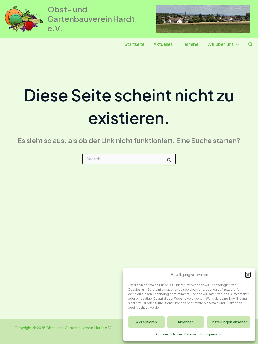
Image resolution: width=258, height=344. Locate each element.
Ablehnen (186, 322)
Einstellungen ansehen (228, 322)
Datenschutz (193, 334)
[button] (247, 274)
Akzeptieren (146, 322)
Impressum (214, 334)
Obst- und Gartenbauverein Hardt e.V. (91, 18)
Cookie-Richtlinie (169, 334)
